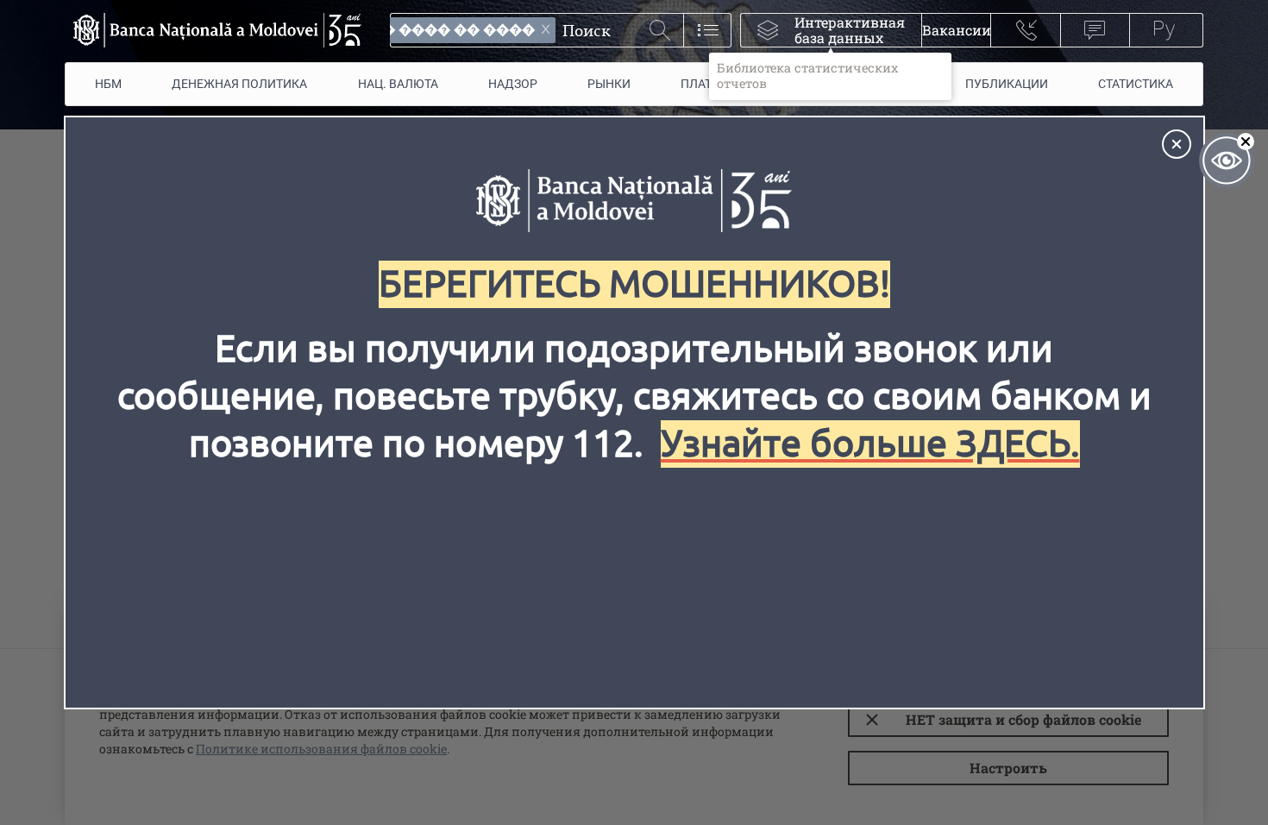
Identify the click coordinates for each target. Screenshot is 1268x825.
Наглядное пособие (1226, 160)
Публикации (1006, 84)
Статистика (1135, 84)
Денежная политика (239, 84)
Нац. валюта (398, 84)
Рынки (609, 84)
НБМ (108, 84)
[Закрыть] (1176, 144)
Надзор (512, 84)
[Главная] (213, 30)
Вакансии (956, 30)
